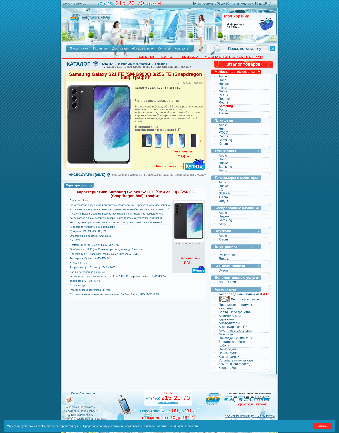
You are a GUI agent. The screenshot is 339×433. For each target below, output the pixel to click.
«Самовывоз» (142, 48)
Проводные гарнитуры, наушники (236, 306)
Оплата (164, 48)
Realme (224, 98)
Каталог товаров (243, 64)
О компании (79, 48)
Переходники (228, 349)
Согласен (322, 426)
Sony (222, 224)
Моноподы (226, 334)
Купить (194, 166)
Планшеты (224, 120)
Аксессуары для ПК (233, 326)
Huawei (224, 83)
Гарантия (100, 48)
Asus (222, 182)
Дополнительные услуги (236, 278)
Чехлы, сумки (228, 353)
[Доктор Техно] (238, 399)
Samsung (161, 63)
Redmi (223, 102)
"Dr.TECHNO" (229, 282)
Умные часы (225, 151)
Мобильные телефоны (134, 63)
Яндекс (224, 201)
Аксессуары (225, 289)
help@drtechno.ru (82, 414)
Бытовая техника (230, 266)
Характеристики (76, 185)
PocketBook (227, 255)
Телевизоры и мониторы (236, 178)
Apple (223, 76)
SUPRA (224, 193)
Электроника (226, 247)
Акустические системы (235, 330)
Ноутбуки (223, 231)
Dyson (223, 270)
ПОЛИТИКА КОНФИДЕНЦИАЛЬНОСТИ (250, 416)
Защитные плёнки (232, 341)
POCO (223, 95)
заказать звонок (74, 3)
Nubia (223, 91)
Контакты (182, 48)
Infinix (223, 87)
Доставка (119, 48)
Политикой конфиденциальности (176, 425)
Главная (107, 63)
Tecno (223, 109)
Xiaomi (224, 113)
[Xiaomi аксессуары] (224, 299)
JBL (221, 251)
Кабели (224, 345)
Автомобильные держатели (230, 317)
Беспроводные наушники (237, 208)
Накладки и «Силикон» (235, 338)
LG (221, 189)
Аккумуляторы (229, 323)
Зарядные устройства (235, 312)
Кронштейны (228, 367)
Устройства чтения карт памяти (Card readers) (236, 362)
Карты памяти (229, 356)
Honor (223, 80)
